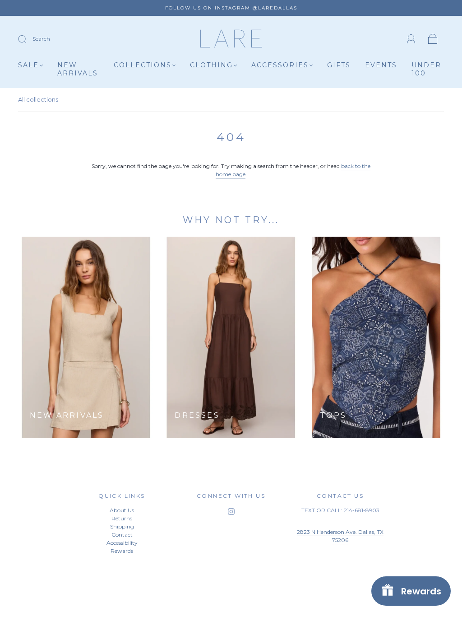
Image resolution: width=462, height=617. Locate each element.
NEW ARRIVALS (77, 69)
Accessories (280, 65)
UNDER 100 (426, 69)
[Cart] (433, 39)
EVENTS (381, 65)
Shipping (122, 526)
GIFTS (339, 65)
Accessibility (122, 542)
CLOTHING (211, 65)
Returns (121, 518)
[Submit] (28, 39)
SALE (28, 65)
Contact (122, 534)
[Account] (411, 39)
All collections (38, 99)
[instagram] (231, 512)
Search (41, 38)
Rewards (122, 550)
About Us (122, 510)
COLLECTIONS (142, 65)
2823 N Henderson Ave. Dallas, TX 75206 (340, 535)
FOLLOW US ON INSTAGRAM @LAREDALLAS (231, 8)
